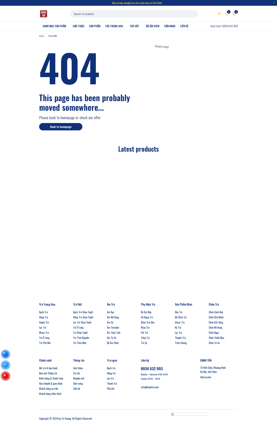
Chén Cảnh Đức (216, 312)
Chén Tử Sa (214, 343)
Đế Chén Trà (181, 317)
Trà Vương (66, 418)
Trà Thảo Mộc (79, 343)
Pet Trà (144, 333)
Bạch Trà (43, 312)
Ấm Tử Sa (111, 338)
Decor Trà (180, 322)
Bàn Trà (178, 312)
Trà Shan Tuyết (80, 333)
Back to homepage (60, 127)
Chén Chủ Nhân (216, 317)
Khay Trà (145, 327)
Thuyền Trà (180, 338)
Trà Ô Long (44, 338)
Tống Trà (145, 338)
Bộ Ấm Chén (113, 343)
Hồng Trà (43, 317)
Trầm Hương (181, 343)
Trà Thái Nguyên (81, 338)
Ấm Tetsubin (113, 327)
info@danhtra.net (150, 387)
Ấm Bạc (110, 312)
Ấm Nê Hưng (113, 317)
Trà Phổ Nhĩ (45, 343)
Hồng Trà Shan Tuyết (83, 317)
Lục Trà (42, 327)
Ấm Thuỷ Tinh (113, 333)
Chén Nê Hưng (215, 327)
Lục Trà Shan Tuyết (82, 322)
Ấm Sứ (110, 322)
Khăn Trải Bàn (147, 322)
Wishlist (228, 12)
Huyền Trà (44, 322)
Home (41, 35)
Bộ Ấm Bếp (146, 312)
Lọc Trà (178, 333)
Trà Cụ (144, 343)
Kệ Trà (178, 327)
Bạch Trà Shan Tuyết (83, 312)
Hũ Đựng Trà (147, 317)
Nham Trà (44, 333)
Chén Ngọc (214, 333)
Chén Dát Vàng (216, 322)
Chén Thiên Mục (216, 338)
